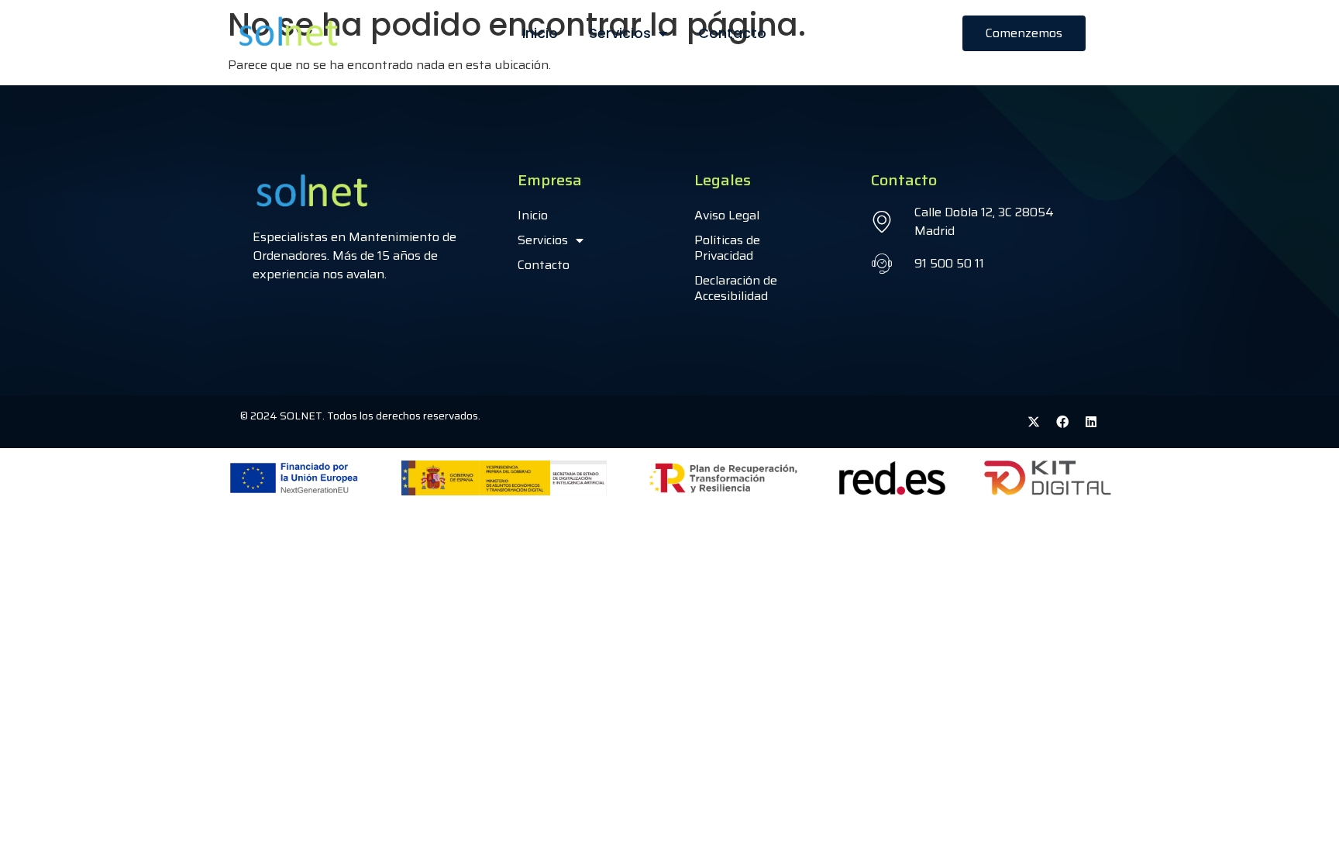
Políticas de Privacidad (727, 247)
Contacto (732, 33)
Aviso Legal (726, 215)
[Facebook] (1062, 421)
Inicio (540, 33)
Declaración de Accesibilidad (735, 288)
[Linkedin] (1091, 421)
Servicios (620, 33)
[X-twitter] (1033, 421)
